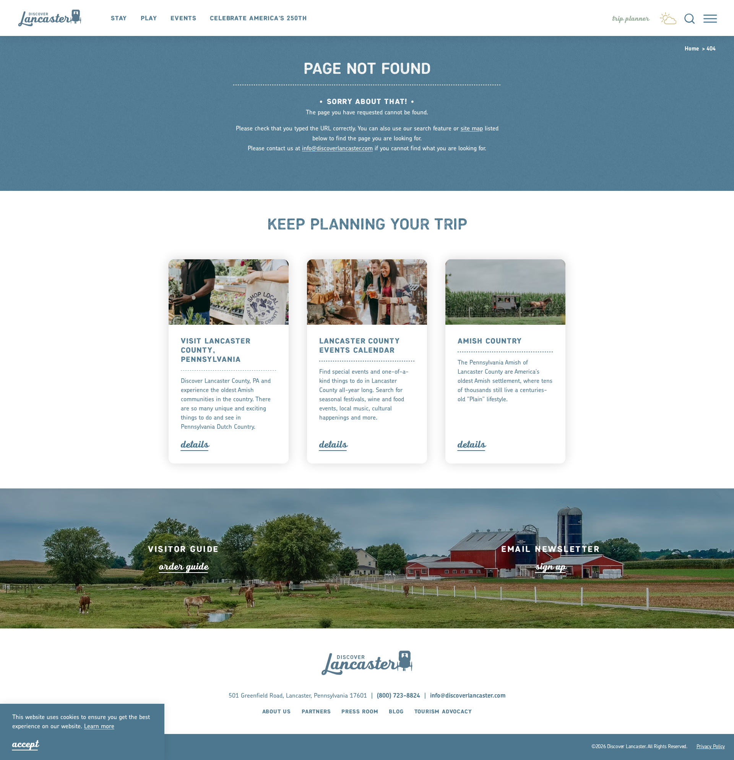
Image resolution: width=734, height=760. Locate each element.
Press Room (359, 712)
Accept (25, 744)
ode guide (183, 566)
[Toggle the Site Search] (689, 17)
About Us (276, 712)
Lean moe (99, 727)
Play (149, 18)
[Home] (54, 18)
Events (183, 18)
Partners (316, 712)
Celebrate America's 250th (258, 18)
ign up (550, 566)
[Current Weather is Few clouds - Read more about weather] (668, 16)
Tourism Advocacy (443, 712)
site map (472, 129)
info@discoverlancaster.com (337, 149)
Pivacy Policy (711, 746)
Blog (396, 712)
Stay (119, 18)
